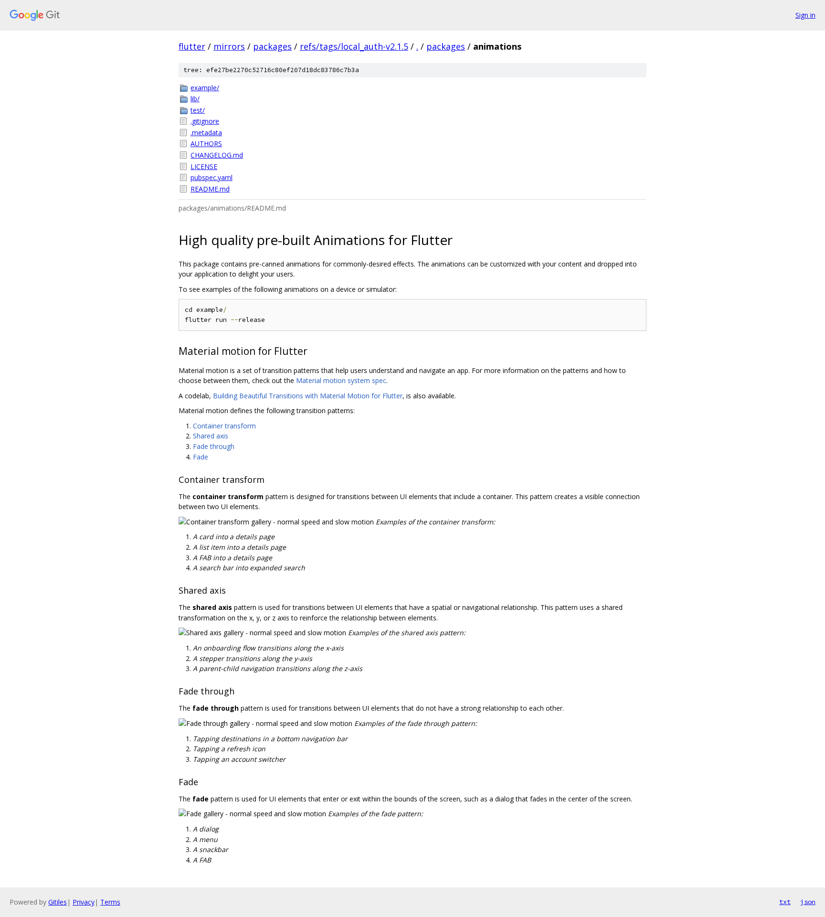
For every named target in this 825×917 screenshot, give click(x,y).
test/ (197, 110)
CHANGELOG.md (216, 155)
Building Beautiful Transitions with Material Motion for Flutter (307, 395)
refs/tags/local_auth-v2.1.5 (354, 46)
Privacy (84, 901)
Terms (110, 901)
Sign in (805, 15)
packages (272, 46)
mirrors (229, 46)
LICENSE (203, 166)
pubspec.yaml (211, 177)
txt (785, 901)
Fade (200, 456)
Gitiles (57, 901)
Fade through (213, 446)
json (807, 901)
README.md (210, 188)
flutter (192, 46)
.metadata (206, 132)
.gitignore (204, 121)
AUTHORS (206, 143)
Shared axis (210, 435)
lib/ (195, 98)
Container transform (224, 425)
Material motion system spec (341, 380)
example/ (204, 87)
